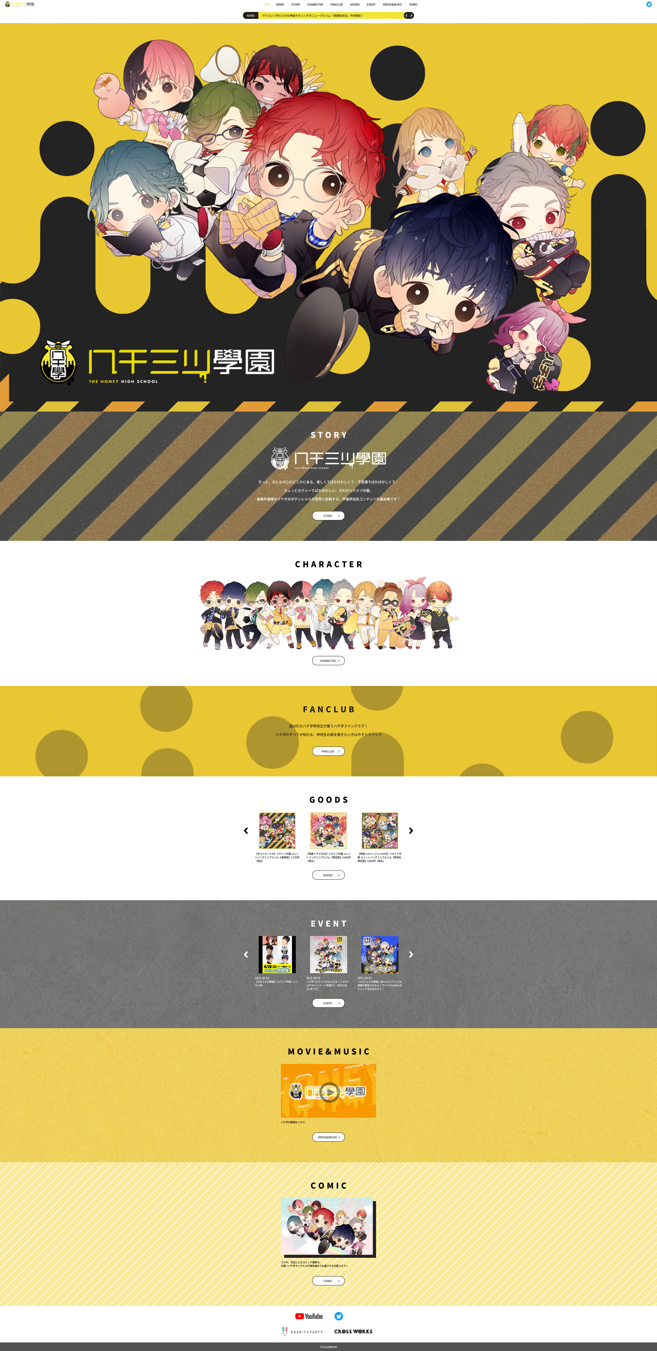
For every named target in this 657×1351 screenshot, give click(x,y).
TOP (266, 4)
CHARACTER (315, 4)
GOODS (355, 4)
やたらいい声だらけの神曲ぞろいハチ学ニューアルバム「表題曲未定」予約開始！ (313, 15)
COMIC (413, 4)
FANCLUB (336, 4)
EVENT (371, 4)
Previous (406, 15)
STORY (295, 4)
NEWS (280, 4)
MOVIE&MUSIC (392, 4)
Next (411, 15)
